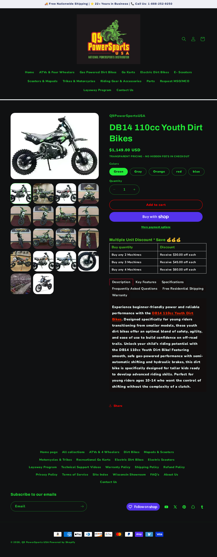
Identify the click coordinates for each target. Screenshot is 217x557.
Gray (138, 172)
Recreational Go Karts (93, 460)
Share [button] (118, 406)
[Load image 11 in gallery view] (66, 238)
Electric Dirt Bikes (129, 460)
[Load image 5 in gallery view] (21, 216)
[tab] (121, 282)
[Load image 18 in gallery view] (43, 284)
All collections (73, 452)
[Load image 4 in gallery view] (88, 193)
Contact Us (108, 482)
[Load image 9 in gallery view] (21, 238)
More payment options (156, 227)
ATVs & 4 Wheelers (104, 452)
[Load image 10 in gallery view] (43, 238)
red (179, 172)
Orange (159, 172)
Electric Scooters (161, 460)
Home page (49, 452)
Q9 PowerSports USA (35, 542)
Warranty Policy (118, 467)
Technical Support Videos (81, 467)
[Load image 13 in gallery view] (21, 261)
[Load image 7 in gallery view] (66, 216)
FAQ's (154, 475)
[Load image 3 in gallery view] (66, 193)
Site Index (100, 475)
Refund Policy (174, 467)
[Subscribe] (82, 506)
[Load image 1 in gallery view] (21, 193)
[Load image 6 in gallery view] (43, 216)
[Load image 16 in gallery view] (88, 261)
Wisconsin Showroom (129, 475)
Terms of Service (75, 475)
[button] (184, 39)
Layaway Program (43, 467)
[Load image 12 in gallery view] (88, 238)
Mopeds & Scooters (159, 452)
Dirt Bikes (131, 452)
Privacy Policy (47, 475)
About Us (171, 475)
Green (118, 172)
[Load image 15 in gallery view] (66, 261)
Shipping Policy (147, 467)
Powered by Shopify (62, 542)
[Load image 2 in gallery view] (43, 193)
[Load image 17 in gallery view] (21, 284)
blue (196, 172)
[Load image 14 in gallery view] (43, 261)
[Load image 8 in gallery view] (88, 216)
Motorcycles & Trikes (55, 460)
